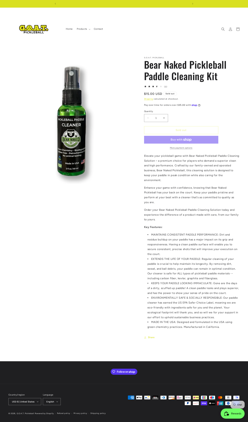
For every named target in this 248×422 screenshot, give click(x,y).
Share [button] (151, 337)
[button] (83, 29)
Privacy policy (80, 413)
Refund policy (63, 413)
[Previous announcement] (55, 3)
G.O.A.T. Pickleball (25, 413)
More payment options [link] (181, 148)
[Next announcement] (192, 3)
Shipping (148, 99)
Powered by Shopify (44, 413)
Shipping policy (98, 413)
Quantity (148, 111)
